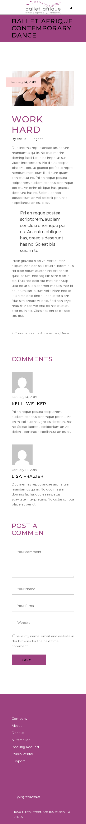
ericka (22, 139)
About (17, 726)
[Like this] (36, 333)
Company (19, 719)
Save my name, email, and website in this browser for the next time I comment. (43, 641)
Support (18, 761)
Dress (64, 333)
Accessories (49, 333)
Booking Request (25, 747)
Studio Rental (22, 754)
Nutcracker (21, 740)
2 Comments (22, 333)
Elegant (36, 139)
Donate (18, 733)
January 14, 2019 (23, 82)
